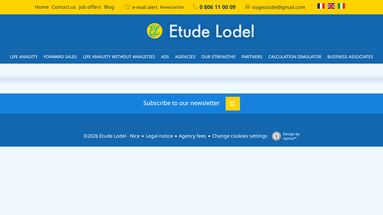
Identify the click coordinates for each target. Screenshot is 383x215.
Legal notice (159, 136)
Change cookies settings (240, 136)
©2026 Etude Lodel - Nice (111, 136)
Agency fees (192, 136)
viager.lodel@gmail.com (278, 7)
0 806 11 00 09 (217, 7)
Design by (291, 136)
